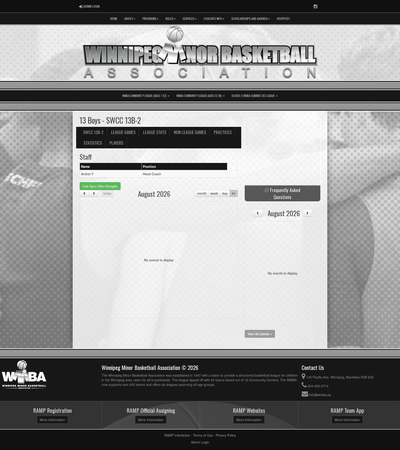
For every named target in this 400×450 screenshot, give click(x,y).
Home (113, 18)
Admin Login (200, 442)
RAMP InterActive (177, 435)
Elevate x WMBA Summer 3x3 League (253, 96)
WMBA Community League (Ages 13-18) (199, 96)
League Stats (154, 132)
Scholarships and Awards (249, 18)
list (234, 193)
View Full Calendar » (260, 333)
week (214, 193)
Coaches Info (213, 18)
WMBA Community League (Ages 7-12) (144, 96)
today (107, 193)
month (201, 193)
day (225, 193)
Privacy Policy (226, 435)
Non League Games (190, 132)
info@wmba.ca (320, 394)
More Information (52, 419)
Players (116, 143)
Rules (169, 18)
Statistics (93, 143)
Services (188, 18)
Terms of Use (203, 435)
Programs (149, 18)
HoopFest (283, 18)
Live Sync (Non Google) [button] (100, 186)
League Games (123, 132)
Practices (222, 132)
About (128, 18)
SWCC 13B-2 (93, 132)
